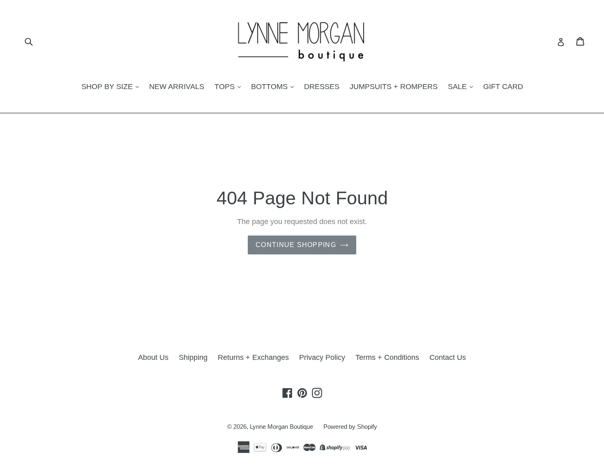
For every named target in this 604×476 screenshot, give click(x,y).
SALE (458, 86)
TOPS (225, 86)
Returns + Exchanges (253, 357)
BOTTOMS (270, 86)
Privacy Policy (322, 357)
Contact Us (447, 357)
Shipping (193, 357)
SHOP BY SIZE (108, 86)
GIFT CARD (503, 86)
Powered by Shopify (350, 426)
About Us (153, 357)
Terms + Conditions (387, 357)
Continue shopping (296, 244)
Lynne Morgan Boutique (281, 426)
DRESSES (321, 86)
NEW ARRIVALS (176, 86)
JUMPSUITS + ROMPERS (394, 86)
